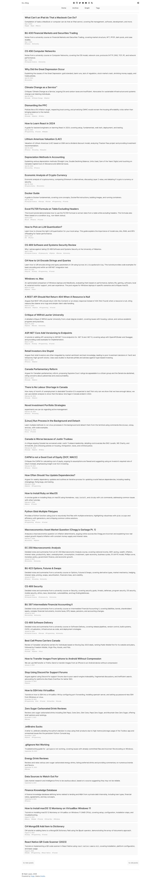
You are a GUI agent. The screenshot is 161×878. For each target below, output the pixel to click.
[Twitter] (80, 3)
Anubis (42, 876)
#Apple (27, 26)
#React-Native (46, 853)
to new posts (28, 863)
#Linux (27, 431)
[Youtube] (83, 3)
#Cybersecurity (43, 253)
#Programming (29, 131)
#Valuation (43, 150)
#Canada (27, 98)
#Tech (34, 289)
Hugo (33, 876)
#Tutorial (38, 131)
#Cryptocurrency (30, 186)
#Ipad (32, 26)
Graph (87, 8)
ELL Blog (25, 3)
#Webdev (45, 131)
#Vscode (58, 701)
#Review (59, 253)
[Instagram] (89, 3)
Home (63, 8)
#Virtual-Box (50, 701)
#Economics (28, 80)
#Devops (41, 201)
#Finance (27, 44)
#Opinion (46, 98)
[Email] (86, 3)
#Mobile (33, 819)
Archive (75, 8)
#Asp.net (27, 271)
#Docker (48, 201)
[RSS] (92, 3)
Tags (98, 8)
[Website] (74, 3)
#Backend (28, 307)
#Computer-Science (31, 62)
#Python (31, 237)
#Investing (35, 150)
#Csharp (34, 271)
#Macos (38, 26)
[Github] (77, 3)
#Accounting (28, 168)
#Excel (27, 219)
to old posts (133, 863)
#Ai (26, 237)
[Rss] (71, 3)
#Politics (41, 116)
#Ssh (36, 701)
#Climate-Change (37, 98)
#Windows (57, 819)
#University (35, 44)
